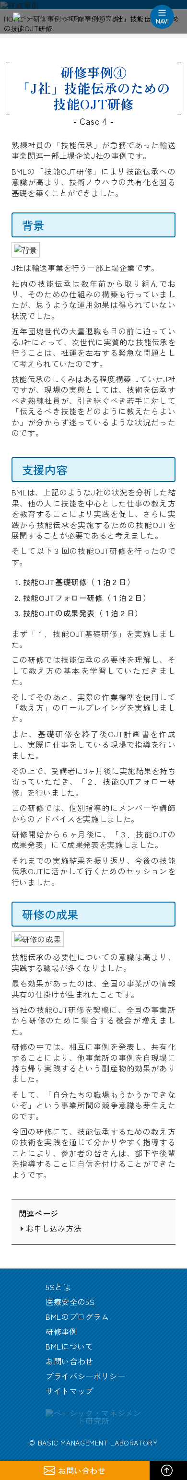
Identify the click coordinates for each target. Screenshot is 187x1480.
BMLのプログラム (77, 1316)
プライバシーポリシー (85, 1376)
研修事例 (62, 1331)
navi (162, 20)
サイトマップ (70, 1391)
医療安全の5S (70, 1301)
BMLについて (69, 1346)
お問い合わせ (70, 1361)
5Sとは (58, 1286)
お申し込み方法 (54, 1228)
